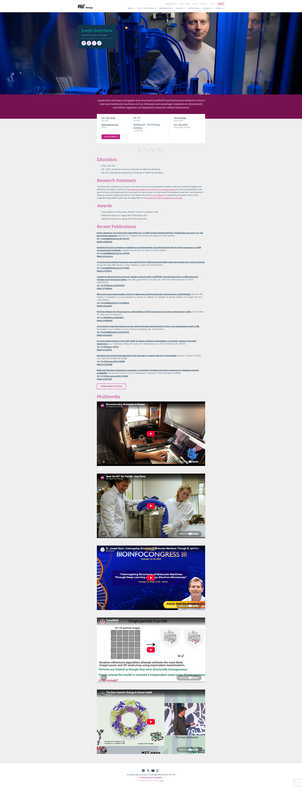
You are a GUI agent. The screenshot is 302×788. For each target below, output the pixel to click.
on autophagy (157, 195)
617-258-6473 (181, 124)
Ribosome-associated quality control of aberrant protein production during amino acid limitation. (144, 294)
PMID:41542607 (104, 335)
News (188, 4)
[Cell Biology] (89, 45)
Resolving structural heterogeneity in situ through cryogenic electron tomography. (137, 356)
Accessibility (157, 777)
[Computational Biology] (94, 45)
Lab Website (111, 137)
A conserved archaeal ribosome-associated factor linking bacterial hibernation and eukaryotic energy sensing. (151, 262)
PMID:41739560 (104, 288)
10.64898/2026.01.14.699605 (115, 303)
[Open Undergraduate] (172, 8)
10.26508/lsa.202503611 (112, 318)
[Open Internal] (223, 8)
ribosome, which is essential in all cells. (164, 198)
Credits (162, 780)
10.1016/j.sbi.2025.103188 (113, 361)
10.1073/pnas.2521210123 (113, 285)
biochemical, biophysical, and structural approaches (151, 189)
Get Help (195, 4)
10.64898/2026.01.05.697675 (115, 332)
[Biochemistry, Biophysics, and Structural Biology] (84, 45)
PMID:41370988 (104, 364)
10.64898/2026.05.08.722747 (115, 239)
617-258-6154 (108, 118)
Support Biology (171, 4)
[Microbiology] (99, 45)
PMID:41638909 (104, 321)
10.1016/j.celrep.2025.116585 (114, 376)
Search (220, 4)
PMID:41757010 (104, 271)
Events (181, 4)
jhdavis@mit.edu (110, 124)
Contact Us (204, 4)
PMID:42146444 (105, 256)
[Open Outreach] (212, 8)
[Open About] (133, 8)
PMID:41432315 (104, 350)
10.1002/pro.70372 (110, 347)
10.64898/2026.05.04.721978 (115, 253)
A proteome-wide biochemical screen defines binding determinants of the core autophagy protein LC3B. (148, 326)
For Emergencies (146, 777)
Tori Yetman (180, 118)
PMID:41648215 (104, 306)
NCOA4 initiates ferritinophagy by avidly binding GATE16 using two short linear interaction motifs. (144, 312)
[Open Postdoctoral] (199, 8)
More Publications (111, 386)
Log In (212, 4)
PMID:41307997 (104, 379)
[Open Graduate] (184, 8)
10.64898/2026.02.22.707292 (115, 268)
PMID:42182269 (104, 242)
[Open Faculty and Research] (155, 8)
